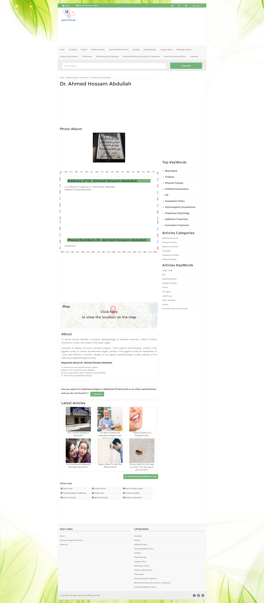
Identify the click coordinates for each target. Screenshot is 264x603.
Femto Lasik (68, 488)
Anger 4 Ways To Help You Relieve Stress (110, 465)
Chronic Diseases (169, 242)
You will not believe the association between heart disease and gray (110, 435)
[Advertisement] (147, 27)
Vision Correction (69, 498)
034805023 (70, 245)
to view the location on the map (109, 317)
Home (62, 49)
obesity (165, 304)
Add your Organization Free (71, 540)
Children (169, 177)
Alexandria (84, 78)
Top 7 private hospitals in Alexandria (78, 434)
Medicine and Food (170, 246)
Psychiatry (166, 251)
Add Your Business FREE (88, 5)
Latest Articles (73, 403)
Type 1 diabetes (169, 300)
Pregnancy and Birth (170, 255)
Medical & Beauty (169, 259)
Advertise (194, 56)
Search (187, 65)
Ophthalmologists (72, 78)
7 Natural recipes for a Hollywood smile (142, 434)
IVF (167, 195)
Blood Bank (171, 171)
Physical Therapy (174, 183)
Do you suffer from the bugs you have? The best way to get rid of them (142, 467)
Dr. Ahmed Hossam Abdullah (95, 84)
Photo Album (71, 129)
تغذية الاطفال (167, 296)
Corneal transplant (132, 493)
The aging (166, 291)
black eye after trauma (134, 488)
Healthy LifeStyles (169, 283)
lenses (165, 287)
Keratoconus (99, 493)
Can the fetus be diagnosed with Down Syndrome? (78, 465)
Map (66, 306)
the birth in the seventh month (174, 308)
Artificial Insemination (177, 189)
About (66, 334)
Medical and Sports (170, 238)
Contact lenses (100, 488)
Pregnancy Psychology (177, 213)
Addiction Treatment (176, 219)
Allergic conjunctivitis (133, 498)
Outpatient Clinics (175, 201)
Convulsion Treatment (177, 225)
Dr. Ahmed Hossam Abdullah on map (140, 476)
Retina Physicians (101, 498)
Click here (109, 312)
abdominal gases (169, 279)
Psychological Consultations (180, 207)
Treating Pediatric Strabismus (74, 493)
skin (164, 274)
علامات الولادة (167, 270)
